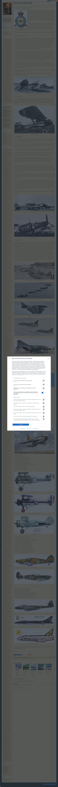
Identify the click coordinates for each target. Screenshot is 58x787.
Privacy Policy (35, 428)
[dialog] (29, 393)
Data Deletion (22, 428)
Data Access (29, 428)
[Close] (49, 359)
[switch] (43, 380)
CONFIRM (21, 424)
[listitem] (29, 378)
